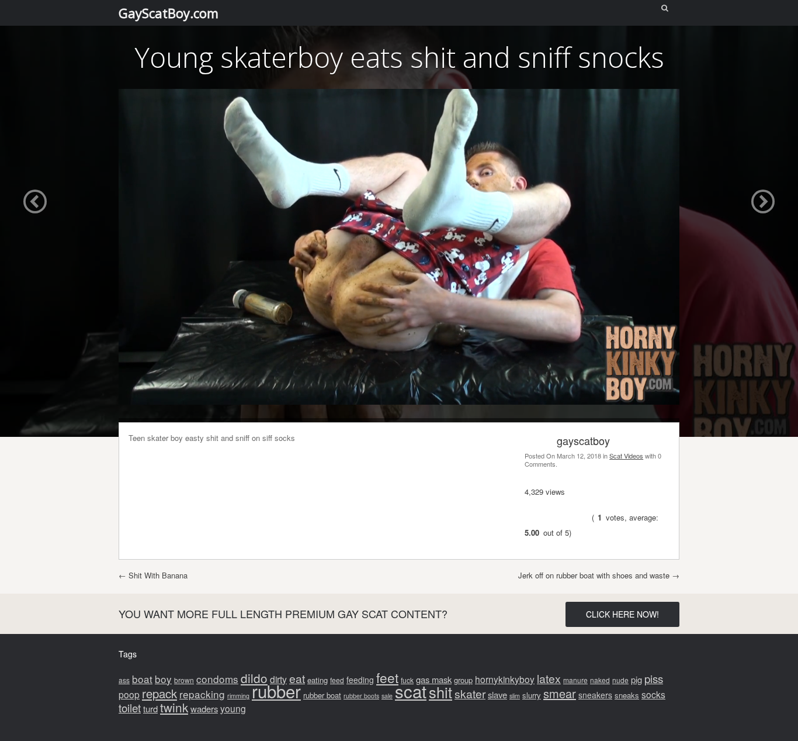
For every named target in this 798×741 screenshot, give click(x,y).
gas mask (434, 679)
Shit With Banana (153, 575)
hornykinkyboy (505, 679)
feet (387, 677)
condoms (217, 678)
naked (600, 680)
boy (163, 678)
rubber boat (322, 695)
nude (620, 680)
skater (469, 693)
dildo (254, 678)
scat (410, 690)
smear (559, 693)
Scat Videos (626, 455)
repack (159, 693)
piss (653, 678)
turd (150, 708)
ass (124, 680)
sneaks (627, 695)
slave (497, 694)
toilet (130, 707)
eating (317, 679)
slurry (531, 695)
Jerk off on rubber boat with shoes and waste (598, 575)
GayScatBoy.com (168, 13)
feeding (360, 679)
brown (184, 680)
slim (514, 695)
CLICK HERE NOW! (622, 614)
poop (129, 694)
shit (440, 691)
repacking (202, 694)
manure (575, 680)
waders (204, 708)
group (463, 679)
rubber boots (361, 695)
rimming (238, 695)
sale (387, 695)
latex (549, 678)
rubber (276, 690)
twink (174, 707)
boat (142, 678)
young (233, 708)
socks (653, 694)
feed (337, 680)
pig (636, 679)
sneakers (595, 695)
